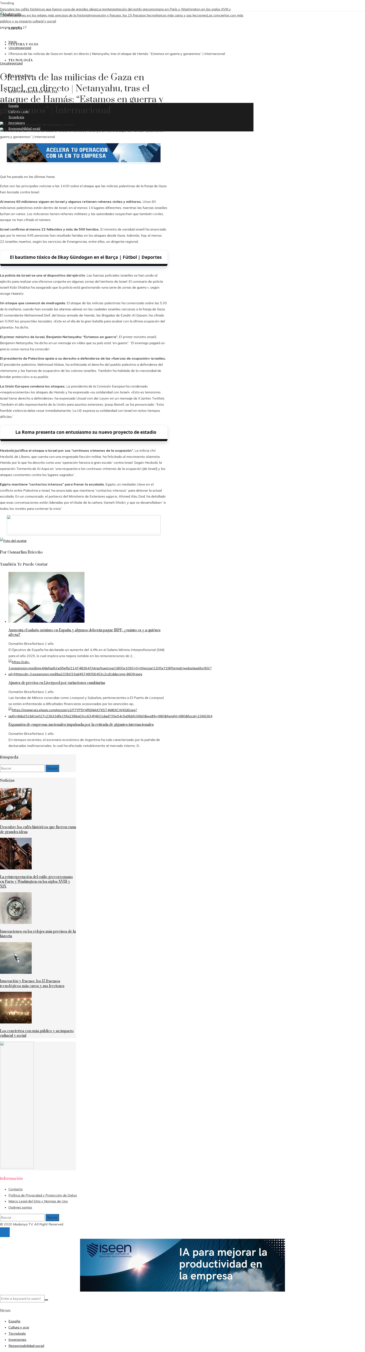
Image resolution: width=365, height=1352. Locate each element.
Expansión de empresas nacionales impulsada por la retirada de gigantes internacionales (81, 724)
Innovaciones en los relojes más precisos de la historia (47, 15)
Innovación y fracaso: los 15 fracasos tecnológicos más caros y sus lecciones (148, 15)
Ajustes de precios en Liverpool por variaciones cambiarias (56, 683)
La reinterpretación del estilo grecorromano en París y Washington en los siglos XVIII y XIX (36, 882)
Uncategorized (11, 63)
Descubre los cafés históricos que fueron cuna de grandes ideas (48, 9)
